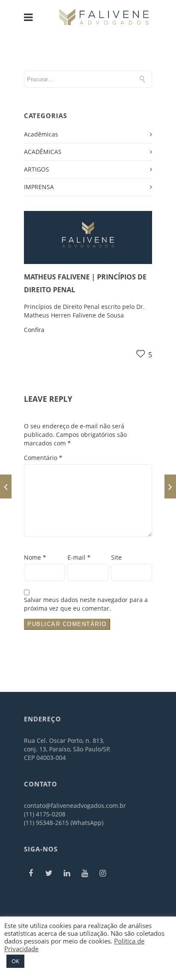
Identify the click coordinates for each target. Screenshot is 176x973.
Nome (35, 557)
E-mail (79, 557)
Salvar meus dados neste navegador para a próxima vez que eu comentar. (86, 604)
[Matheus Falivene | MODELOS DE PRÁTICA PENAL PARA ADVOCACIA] (6, 486)
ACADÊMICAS (43, 152)
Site (116, 557)
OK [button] (15, 961)
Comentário (43, 458)
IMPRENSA (39, 187)
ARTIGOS (36, 169)
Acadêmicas (41, 134)
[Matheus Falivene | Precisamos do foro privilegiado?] (170, 486)
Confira (34, 330)
